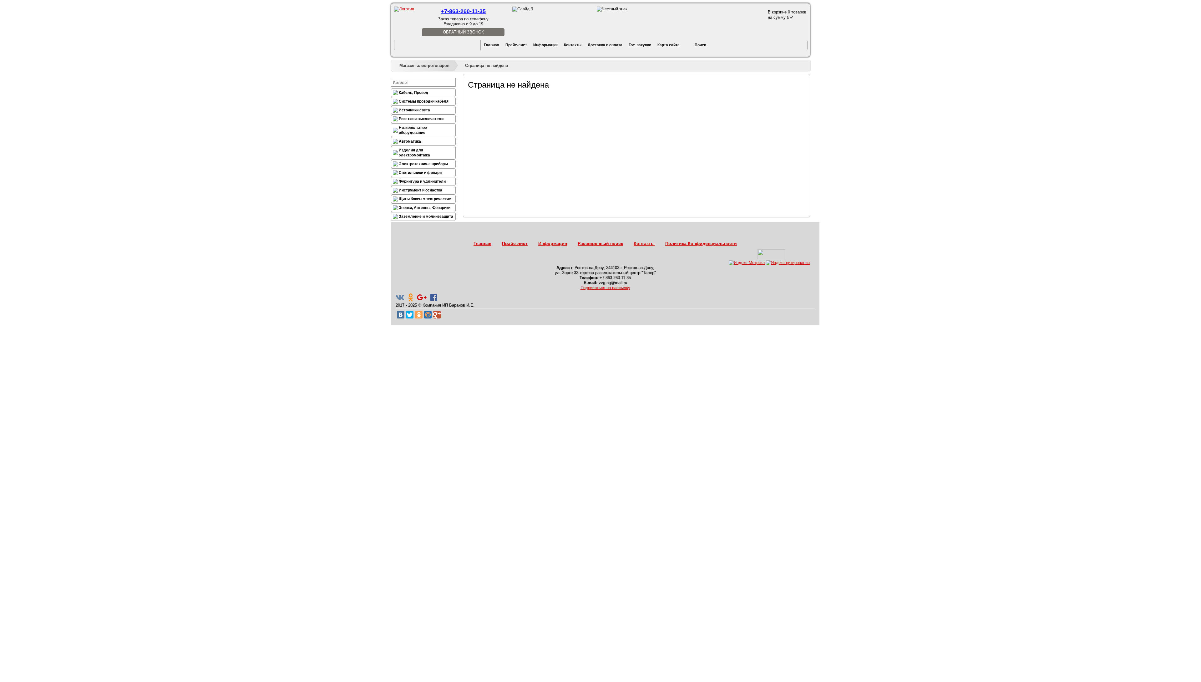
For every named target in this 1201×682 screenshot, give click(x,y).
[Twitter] (409, 314)
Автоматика (410, 141)
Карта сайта (668, 45)
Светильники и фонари (420, 172)
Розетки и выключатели (421, 119)
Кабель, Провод (413, 92)
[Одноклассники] (419, 314)
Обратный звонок (463, 32)
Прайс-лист (516, 45)
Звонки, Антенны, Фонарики (424, 208)
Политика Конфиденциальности (701, 243)
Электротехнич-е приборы (423, 164)
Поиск (700, 45)
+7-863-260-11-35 (463, 11)
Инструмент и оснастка (420, 190)
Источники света (414, 110)
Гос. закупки (640, 45)
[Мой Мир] (428, 314)
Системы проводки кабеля (423, 101)
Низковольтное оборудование (413, 130)
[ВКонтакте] (400, 314)
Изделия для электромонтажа (414, 152)
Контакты (572, 45)
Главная (491, 45)
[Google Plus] (437, 314)
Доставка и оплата (605, 45)
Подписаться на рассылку (605, 287)
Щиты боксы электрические (425, 199)
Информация (545, 45)
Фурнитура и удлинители (422, 181)
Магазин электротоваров (424, 65)
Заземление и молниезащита (426, 216)
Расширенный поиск (600, 243)
